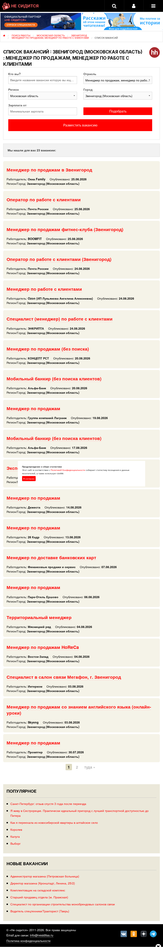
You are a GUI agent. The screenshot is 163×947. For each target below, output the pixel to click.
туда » (89, 767)
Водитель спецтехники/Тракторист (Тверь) (39, 911)
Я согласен (29, 478)
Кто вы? (14, 74)
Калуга (15, 836)
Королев (16, 829)
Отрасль (89, 74)
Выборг (15, 843)
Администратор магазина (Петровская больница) (44, 876)
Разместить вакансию (80, 125)
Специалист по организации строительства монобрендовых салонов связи (62, 904)
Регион (13, 89)
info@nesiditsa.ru (41, 935)
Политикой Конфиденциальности (68, 469)
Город (88, 89)
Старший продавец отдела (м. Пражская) (39, 897)
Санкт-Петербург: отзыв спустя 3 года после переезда (48, 803)
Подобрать (117, 111)
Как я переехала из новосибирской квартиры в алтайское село (54, 822)
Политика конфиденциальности (28, 941)
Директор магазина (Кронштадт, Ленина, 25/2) (42, 883)
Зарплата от (17, 105)
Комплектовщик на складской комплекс (37, 890)
